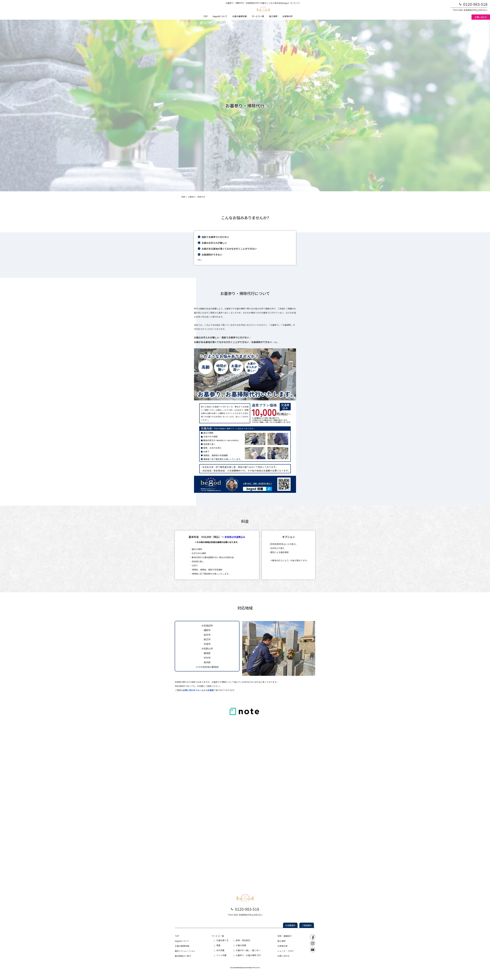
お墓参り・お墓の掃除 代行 (248, 955)
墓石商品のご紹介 (183, 955)
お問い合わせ (481, 17)
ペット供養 (221, 955)
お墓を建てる (222, 940)
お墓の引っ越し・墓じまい (248, 950)
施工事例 (273, 16)
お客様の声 (287, 16)
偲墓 (218, 945)
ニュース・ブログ (285, 950)
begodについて (220, 16)
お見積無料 (290, 925)
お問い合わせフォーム (193, 690)
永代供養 (220, 950)
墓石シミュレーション (185, 950)
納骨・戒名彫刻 (243, 940)
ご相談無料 (307, 925)
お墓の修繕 (241, 945)
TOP (205, 16)
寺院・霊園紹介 (284, 935)
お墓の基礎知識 (239, 16)
